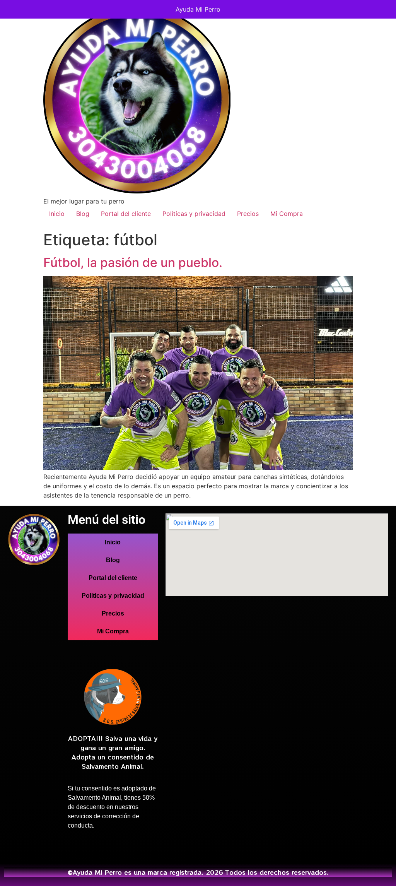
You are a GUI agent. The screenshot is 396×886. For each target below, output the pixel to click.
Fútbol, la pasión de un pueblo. (132, 262)
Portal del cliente (126, 213)
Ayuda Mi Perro (198, 9)
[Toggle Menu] (382, 9)
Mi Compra (286, 213)
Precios (248, 213)
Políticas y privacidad (193, 213)
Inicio (57, 213)
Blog (82, 213)
